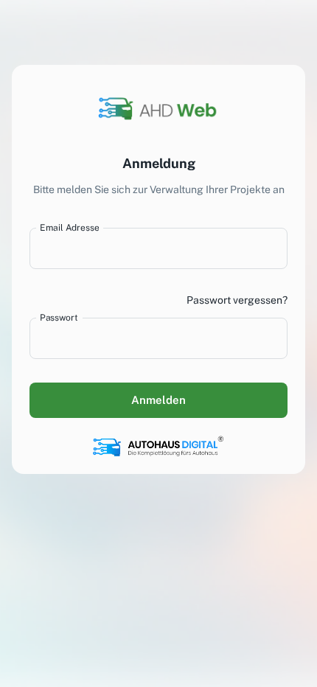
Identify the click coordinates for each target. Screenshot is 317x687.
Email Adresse (69, 227)
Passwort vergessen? (237, 300)
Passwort (58, 317)
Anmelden (158, 400)
